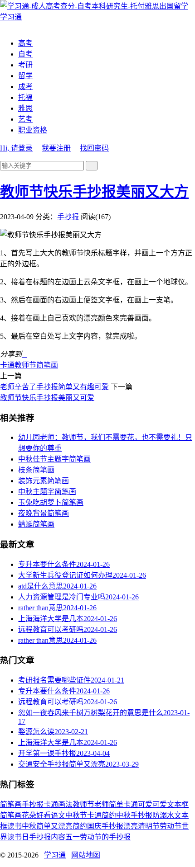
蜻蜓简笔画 (36, 524)
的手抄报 (116, 837)
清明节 (149, 826)
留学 (25, 76)
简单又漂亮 (54, 826)
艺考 (25, 119)
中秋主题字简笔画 (47, 491)
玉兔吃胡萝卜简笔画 (50, 502)
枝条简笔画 (36, 470)
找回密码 (94, 148)
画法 (65, 804)
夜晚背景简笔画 (43, 513)
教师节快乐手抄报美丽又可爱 (47, 397)
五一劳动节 (83, 837)
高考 (25, 43)
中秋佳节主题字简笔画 (54, 459)
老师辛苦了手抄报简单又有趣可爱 (54, 387)
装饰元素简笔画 (43, 481)
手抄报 (68, 217)
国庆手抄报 (105, 826)
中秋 (29, 826)
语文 (58, 815)
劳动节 (170, 826)
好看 (43, 815)
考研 (25, 65)
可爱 (159, 804)
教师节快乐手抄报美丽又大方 (94, 192)
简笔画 (47, 365)
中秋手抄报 (134, 815)
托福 (25, 97)
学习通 (55, 855)
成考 (25, 86)
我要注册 (56, 148)
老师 (101, 804)
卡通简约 (101, 815)
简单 (116, 804)
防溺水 (163, 815)
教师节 (25, 365)
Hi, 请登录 (16, 148)
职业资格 (32, 130)
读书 (14, 826)
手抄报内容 (47, 837)
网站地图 (85, 855)
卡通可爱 (137, 804)
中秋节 (76, 815)
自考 (25, 54)
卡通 (7, 365)
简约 (80, 826)
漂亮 (130, 826)
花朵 (29, 815)
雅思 (25, 108)
